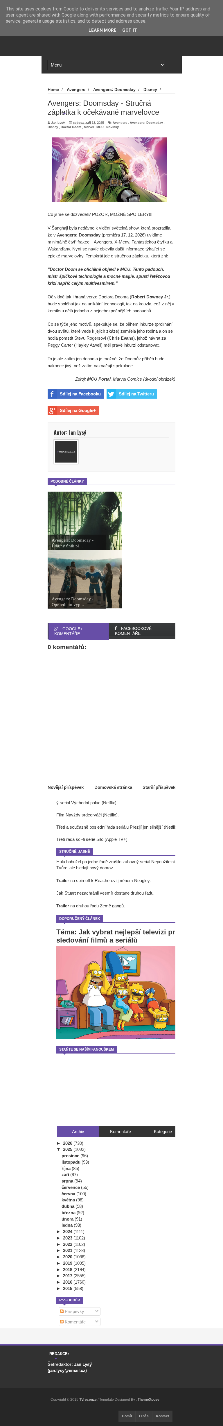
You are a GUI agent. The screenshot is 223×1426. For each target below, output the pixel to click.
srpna (68, 1180)
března (69, 1212)
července (71, 1187)
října (67, 1168)
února (68, 1219)
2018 (68, 1269)
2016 (68, 1282)
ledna (68, 1225)
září (66, 1174)
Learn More (102, 30)
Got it (129, 30)
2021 (68, 1250)
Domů (127, 1416)
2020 (68, 1256)
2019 (68, 1263)
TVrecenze (88, 1400)
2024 (68, 1231)
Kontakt (162, 1416)
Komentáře (75, 1321)
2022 (68, 1244)
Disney (53, 127)
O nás (144, 1416)
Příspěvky (74, 1311)
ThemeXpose (148, 1400)
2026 (68, 1143)
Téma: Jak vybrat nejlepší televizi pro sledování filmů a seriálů (117, 936)
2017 (68, 1275)
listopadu (72, 1162)
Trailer (62, 880)
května (69, 1199)
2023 (68, 1237)
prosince (71, 1155)
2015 (68, 1288)
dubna (68, 1206)
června (69, 1193)
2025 (68, 1149)
